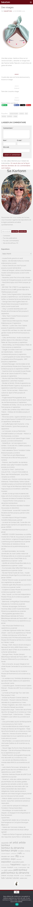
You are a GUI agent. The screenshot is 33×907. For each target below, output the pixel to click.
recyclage (10, 875)
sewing (4, 116)
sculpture (28, 875)
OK (17, 904)
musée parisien (22, 867)
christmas (27, 851)
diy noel (22, 856)
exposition (6, 862)
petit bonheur (20, 870)
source (16, 74)
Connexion (6, 236)
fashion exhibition (5, 864)
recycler (16, 875)
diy (17, 856)
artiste (22, 842)
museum (10, 867)
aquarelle (5, 843)
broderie (21, 851)
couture (22, 113)
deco (24, 853)
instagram (24, 864)
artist (15, 842)
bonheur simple (9, 850)
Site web (6, 147)
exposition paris (18, 862)
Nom (5, 140)
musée (15, 867)
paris (5, 870)
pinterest (3, 875)
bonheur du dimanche (12, 848)
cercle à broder (14, 113)
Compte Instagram (5, 853)
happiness (15, 864)
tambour (9, 116)
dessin (12, 856)
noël (2, 870)
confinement (14, 853)
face (26, 113)
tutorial (9, 878)
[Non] (31, 900)
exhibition (5, 859)
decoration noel (5, 856)
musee (3, 867)
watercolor (23, 878)
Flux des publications (10, 238)
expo (13, 859)
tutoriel (16, 878)
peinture (10, 870)
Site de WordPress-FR (10, 243)
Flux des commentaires (11, 240)
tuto (3, 878)
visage (15, 116)
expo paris (18, 859)
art (10, 842)
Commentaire (8, 128)
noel (28, 867)
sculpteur (22, 875)
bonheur (5, 845)
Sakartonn (5, 2)
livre (29, 864)
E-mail (19, 140)
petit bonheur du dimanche (15, 873)
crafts (19, 853)
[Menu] (31, 2)
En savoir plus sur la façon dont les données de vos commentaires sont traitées (15, 165)
